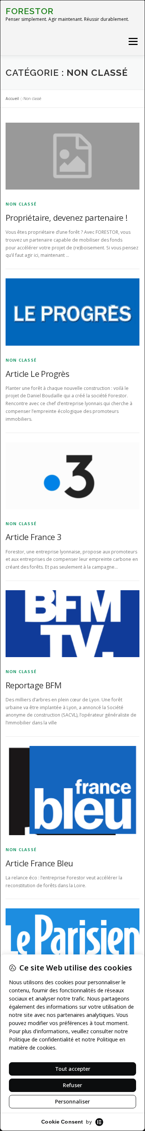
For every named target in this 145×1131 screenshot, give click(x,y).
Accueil (12, 98)
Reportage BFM (33, 685)
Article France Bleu (39, 863)
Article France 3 (33, 536)
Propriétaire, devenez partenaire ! (67, 217)
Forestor (30, 11)
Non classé (21, 204)
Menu (132, 41)
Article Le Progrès (37, 373)
